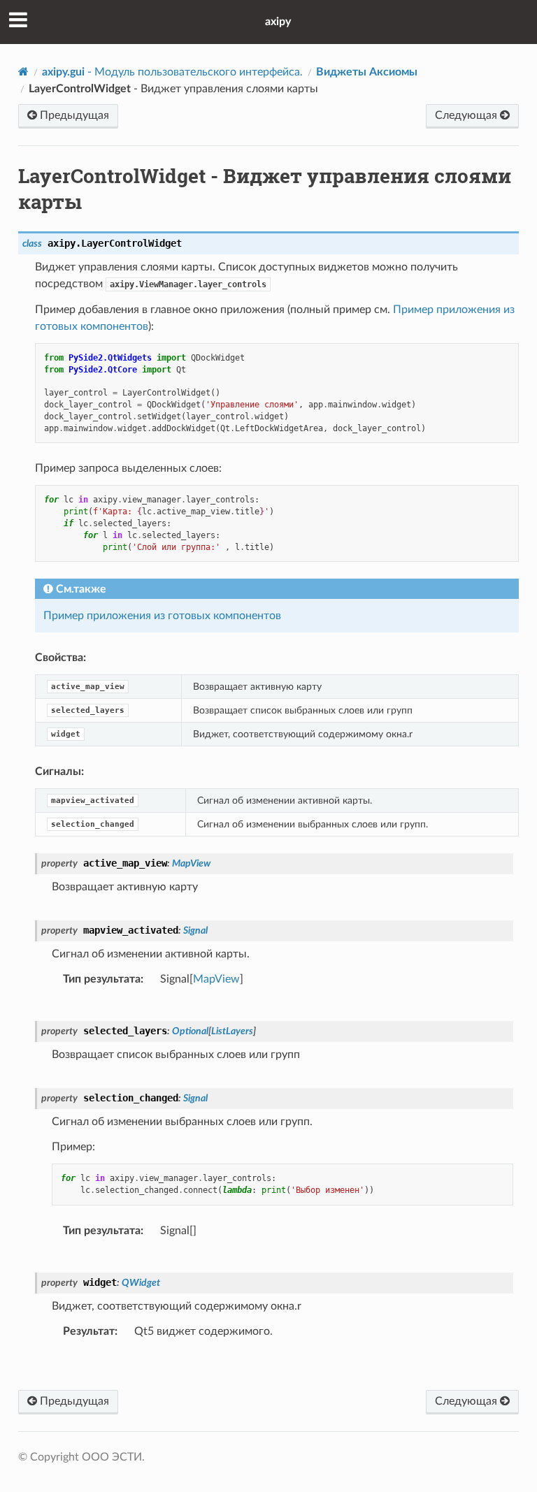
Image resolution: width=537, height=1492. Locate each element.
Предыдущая (73, 115)
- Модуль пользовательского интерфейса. (172, 72)
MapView (216, 979)
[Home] (23, 72)
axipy (278, 21)
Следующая (467, 115)
